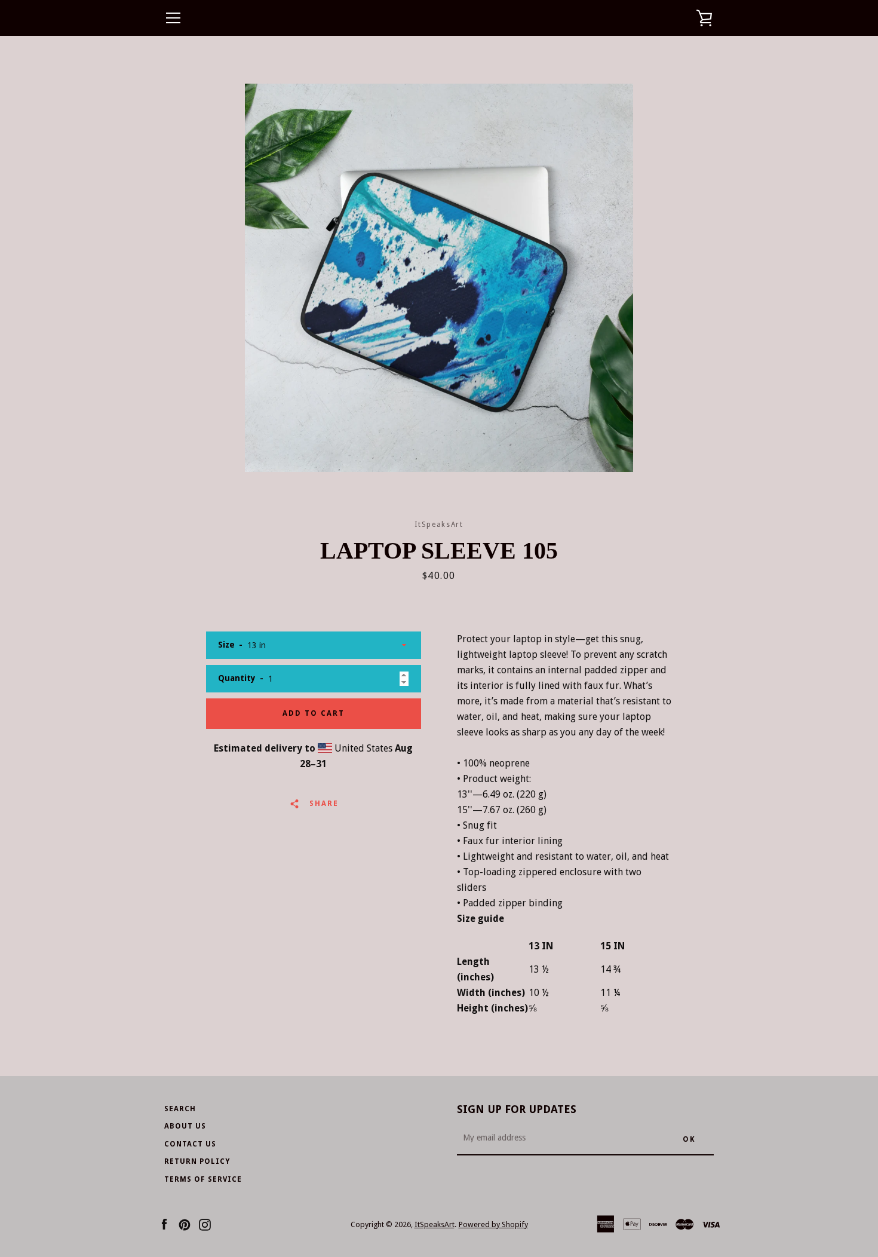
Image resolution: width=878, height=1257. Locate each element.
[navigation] (173, 18)
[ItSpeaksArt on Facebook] (164, 1224)
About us (185, 1126)
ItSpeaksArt (435, 1224)
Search (180, 1109)
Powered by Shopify (493, 1224)
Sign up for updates (516, 1109)
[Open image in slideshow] (439, 278)
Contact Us (190, 1144)
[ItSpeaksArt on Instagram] (205, 1224)
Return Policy (197, 1161)
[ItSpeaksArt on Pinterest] (185, 1224)
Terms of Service (203, 1179)
